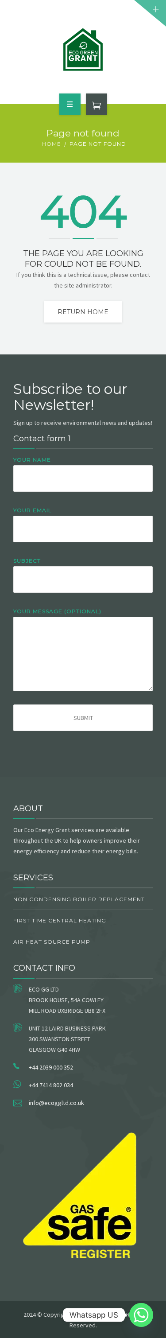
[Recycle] (83, 50)
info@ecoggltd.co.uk (56, 1103)
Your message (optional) (57, 611)
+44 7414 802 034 (51, 1085)
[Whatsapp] (141, 1315)
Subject (27, 560)
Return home (83, 312)
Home (51, 143)
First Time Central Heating (59, 920)
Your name (32, 459)
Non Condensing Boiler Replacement (79, 899)
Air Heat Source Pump (51, 941)
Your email (32, 510)
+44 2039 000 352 (51, 1067)
